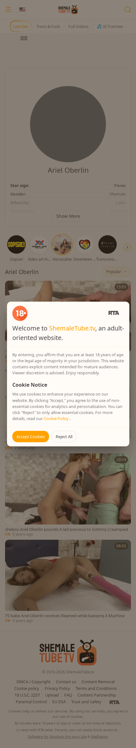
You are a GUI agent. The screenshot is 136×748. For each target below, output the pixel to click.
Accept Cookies (30, 436)
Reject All (64, 436)
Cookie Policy (57, 418)
